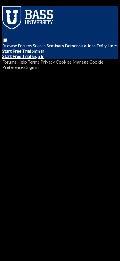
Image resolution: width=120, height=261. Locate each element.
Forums (25, 45)
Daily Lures (107, 45)
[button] (5, 40)
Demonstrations (80, 45)
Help (22, 61)
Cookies (64, 61)
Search (40, 45)
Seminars (55, 45)
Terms (34, 61)
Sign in (38, 50)
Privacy (48, 61)
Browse (10, 45)
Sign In (38, 56)
